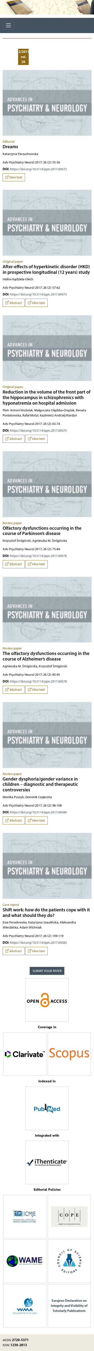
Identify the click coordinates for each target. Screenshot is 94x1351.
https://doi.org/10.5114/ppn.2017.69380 (38, 812)
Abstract (15, 303)
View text (15, 177)
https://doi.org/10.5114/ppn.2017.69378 (38, 681)
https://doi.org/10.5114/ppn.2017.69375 (38, 431)
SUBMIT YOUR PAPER (47, 971)
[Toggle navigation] (8, 25)
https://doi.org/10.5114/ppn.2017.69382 (38, 943)
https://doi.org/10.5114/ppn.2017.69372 (38, 169)
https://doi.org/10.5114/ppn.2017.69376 (38, 556)
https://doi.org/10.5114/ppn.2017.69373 (38, 294)
